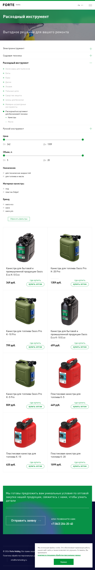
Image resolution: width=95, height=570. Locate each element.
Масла (10, 121)
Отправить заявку (23, 520)
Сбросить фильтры (18, 218)
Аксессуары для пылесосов (17, 68)
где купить (35, 280)
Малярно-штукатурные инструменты (15, 105)
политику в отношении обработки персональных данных (59, 555)
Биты (7, 73)
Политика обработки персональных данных (21, 555)
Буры (7, 77)
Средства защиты (13, 95)
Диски (8, 82)
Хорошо (63, 562)
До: (45, 144)
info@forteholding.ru (19, 560)
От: (4, 144)
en (82, 5)
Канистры (12, 117)
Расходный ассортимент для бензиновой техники (16, 112)
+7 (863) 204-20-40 (62, 523)
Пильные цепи (12, 91)
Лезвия (8, 86)
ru (79, 5)
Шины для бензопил (14, 99)
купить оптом (35, 284)
